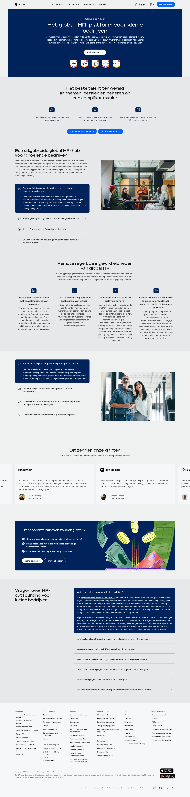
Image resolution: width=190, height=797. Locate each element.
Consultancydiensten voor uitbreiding (52, 734)
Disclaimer (132, 788)
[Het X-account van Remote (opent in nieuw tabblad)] (166, 788)
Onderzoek (74, 718)
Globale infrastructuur (105, 715)
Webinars (73, 726)
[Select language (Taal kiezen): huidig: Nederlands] (152, 4)
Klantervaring (102, 735)
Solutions (73, 4)
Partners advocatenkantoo (161, 733)
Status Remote (129, 736)
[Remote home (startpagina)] (20, 4)
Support (127, 733)
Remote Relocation (50, 729)
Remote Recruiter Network (161, 740)
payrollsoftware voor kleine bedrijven (98, 598)
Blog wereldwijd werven (79, 715)
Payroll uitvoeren (22, 737)
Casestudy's (74, 722)
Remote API (20, 734)
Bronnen (88, 4)
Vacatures (128, 718)
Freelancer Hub (103, 752)
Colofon (143, 788)
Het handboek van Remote (80, 742)
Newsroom (128, 722)
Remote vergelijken (77, 735)
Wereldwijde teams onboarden (27, 730)
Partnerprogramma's (159, 715)
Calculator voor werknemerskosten (77, 754)
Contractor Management (52, 722)
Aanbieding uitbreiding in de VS (26, 749)
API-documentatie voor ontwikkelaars (78, 730)
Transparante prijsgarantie (106, 726)
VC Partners (156, 722)
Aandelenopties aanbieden (26, 745)
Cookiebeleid (98, 788)
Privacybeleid (83, 788)
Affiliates (155, 718)
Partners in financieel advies (162, 729)
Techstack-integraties (78, 739)
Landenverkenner (76, 746)
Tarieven (103, 4)
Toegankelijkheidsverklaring (134, 744)
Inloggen (142, 4)
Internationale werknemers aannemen (25, 716)
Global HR (19, 754)
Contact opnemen (130, 740)
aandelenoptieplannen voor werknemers (117, 629)
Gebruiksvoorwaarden (115, 788)
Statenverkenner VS (77, 750)
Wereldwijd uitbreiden (24, 727)
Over (126, 715)
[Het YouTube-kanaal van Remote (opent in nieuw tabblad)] (154, 788)
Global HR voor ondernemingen (49, 759)
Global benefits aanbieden (25, 741)
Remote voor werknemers (106, 748)
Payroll (45, 726)
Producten (57, 4)
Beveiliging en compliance (106, 718)
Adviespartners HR (158, 726)
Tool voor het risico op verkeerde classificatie (78, 760)
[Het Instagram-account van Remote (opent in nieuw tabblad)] (173, 788)
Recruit (45, 739)
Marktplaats (128, 729)
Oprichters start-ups (104, 745)
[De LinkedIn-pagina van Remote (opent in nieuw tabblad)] (160, 788)
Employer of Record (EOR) (52, 718)
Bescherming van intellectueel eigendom (108, 730)
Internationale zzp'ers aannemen (24, 722)
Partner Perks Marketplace (161, 736)
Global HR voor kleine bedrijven (51, 753)
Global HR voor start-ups (52, 748)
